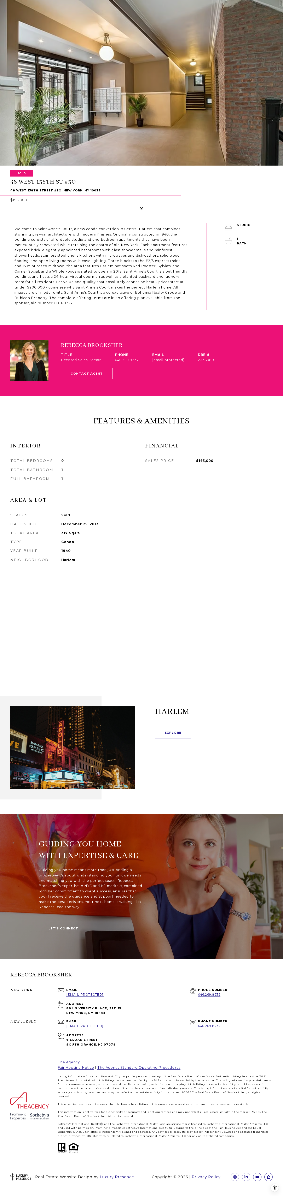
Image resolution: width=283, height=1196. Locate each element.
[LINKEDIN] (246, 1177)
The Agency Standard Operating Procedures (138, 1068)
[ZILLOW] (268, 1177)
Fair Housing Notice (76, 1068)
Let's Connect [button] (63, 928)
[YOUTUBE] (257, 1177)
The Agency (69, 1062)
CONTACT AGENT (87, 373)
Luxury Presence (117, 1177)
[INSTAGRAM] (235, 1177)
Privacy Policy (206, 1177)
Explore (173, 732)
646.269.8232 (127, 360)
